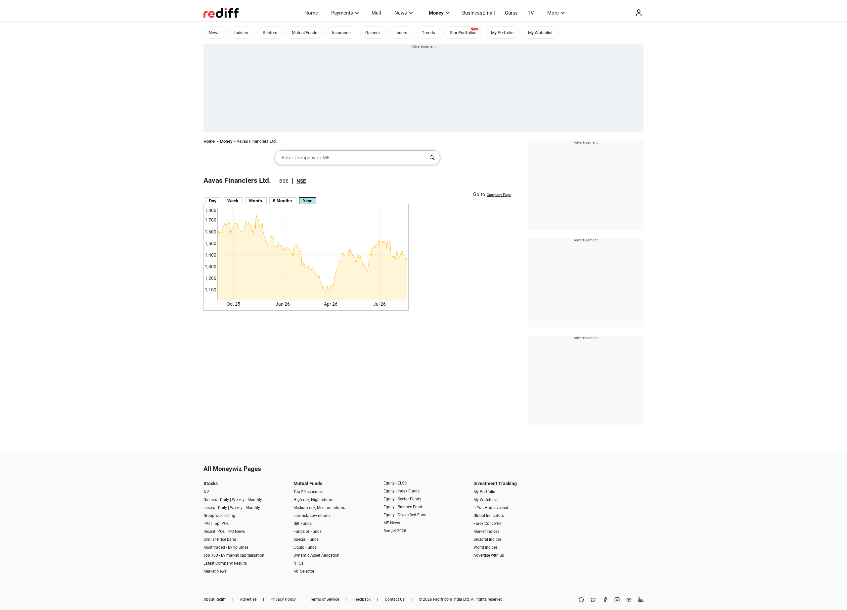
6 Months (282, 200)
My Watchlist (540, 32)
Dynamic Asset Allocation (316, 555)
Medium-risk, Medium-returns (319, 507)
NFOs (298, 563)
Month (255, 200)
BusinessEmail (478, 13)
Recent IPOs (214, 531)
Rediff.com (442, 599)
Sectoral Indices (487, 539)
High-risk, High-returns (313, 499)
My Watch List (486, 499)
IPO (206, 523)
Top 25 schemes (308, 491)
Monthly (254, 499)
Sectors (270, 32)
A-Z (206, 491)
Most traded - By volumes (225, 547)
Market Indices (486, 531)
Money (436, 13)
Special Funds (306, 539)
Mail (376, 13)
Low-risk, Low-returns (312, 515)
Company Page (499, 195)
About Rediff (214, 599)
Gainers (372, 32)
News (400, 13)
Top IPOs (221, 523)
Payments (342, 13)
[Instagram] (617, 600)
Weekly (238, 499)
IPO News (236, 531)
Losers (400, 32)
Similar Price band (219, 539)
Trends (428, 32)
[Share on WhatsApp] (581, 600)
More (553, 13)
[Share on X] (593, 600)
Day (212, 200)
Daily (224, 499)
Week (232, 200)
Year (307, 200)
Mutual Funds (304, 32)
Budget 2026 (394, 531)
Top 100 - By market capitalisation (233, 555)
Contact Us (395, 599)
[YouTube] (629, 600)
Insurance (341, 32)
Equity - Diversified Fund (404, 515)
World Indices (485, 547)
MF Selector (303, 571)
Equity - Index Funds (401, 491)
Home (311, 13)
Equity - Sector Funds (402, 499)
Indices (241, 32)
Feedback (362, 599)
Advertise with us (488, 555)
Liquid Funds (305, 547)
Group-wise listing (219, 515)
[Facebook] (605, 600)
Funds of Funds (307, 531)
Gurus (511, 13)
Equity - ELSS (395, 483)
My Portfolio (502, 32)
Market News (215, 571)
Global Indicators (488, 515)
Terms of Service (324, 599)
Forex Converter (487, 523)
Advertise (248, 599)
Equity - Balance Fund (402, 507)
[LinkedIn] (641, 600)
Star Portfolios (463, 32)
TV (531, 13)
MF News (391, 523)
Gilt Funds (302, 523)
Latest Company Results (225, 563)
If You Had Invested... (492, 507)
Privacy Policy (283, 599)
